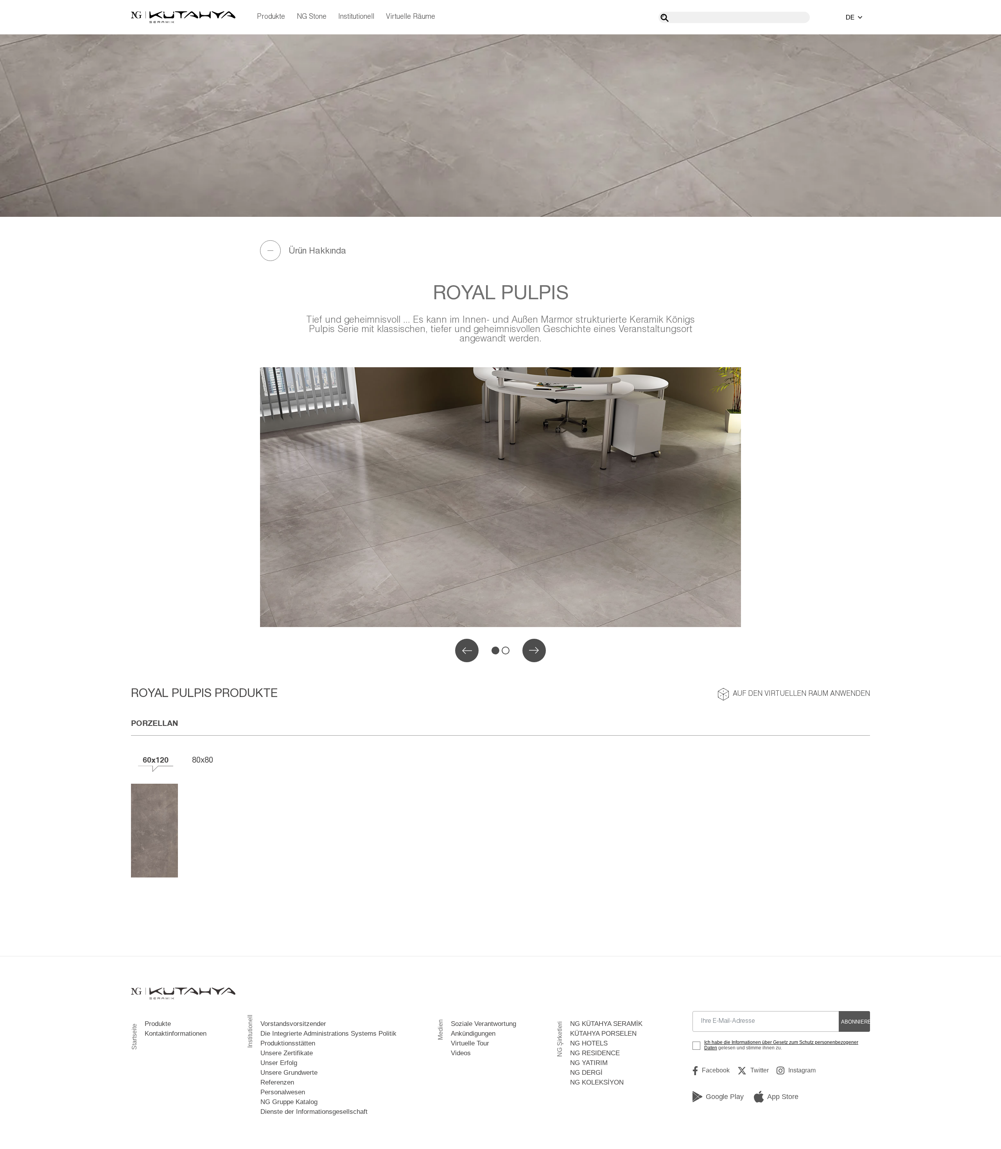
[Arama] (664, 18)
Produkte (271, 17)
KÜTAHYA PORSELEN (603, 1033)
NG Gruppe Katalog (289, 1102)
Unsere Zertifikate (286, 1053)
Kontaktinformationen (175, 1033)
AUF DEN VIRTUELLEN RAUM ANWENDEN (801, 694)
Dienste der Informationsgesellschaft (314, 1111)
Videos (461, 1053)
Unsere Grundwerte (289, 1072)
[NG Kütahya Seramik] (183, 993)
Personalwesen (282, 1092)
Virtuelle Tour (470, 1043)
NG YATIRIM (589, 1063)
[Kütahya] (183, 17)
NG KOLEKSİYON (597, 1082)
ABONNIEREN (855, 1022)
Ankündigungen (473, 1033)
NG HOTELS (589, 1043)
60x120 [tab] (156, 759)
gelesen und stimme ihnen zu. (781, 1045)
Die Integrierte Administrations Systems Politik (328, 1033)
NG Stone (311, 17)
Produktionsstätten (287, 1043)
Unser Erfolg (278, 1063)
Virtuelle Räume (410, 17)
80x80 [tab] (202, 759)
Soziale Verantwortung (483, 1023)
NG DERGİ (586, 1072)
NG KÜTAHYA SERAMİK (606, 1023)
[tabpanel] (500, 497)
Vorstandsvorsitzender (293, 1023)
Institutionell (356, 17)
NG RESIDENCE (595, 1053)
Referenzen (277, 1082)
